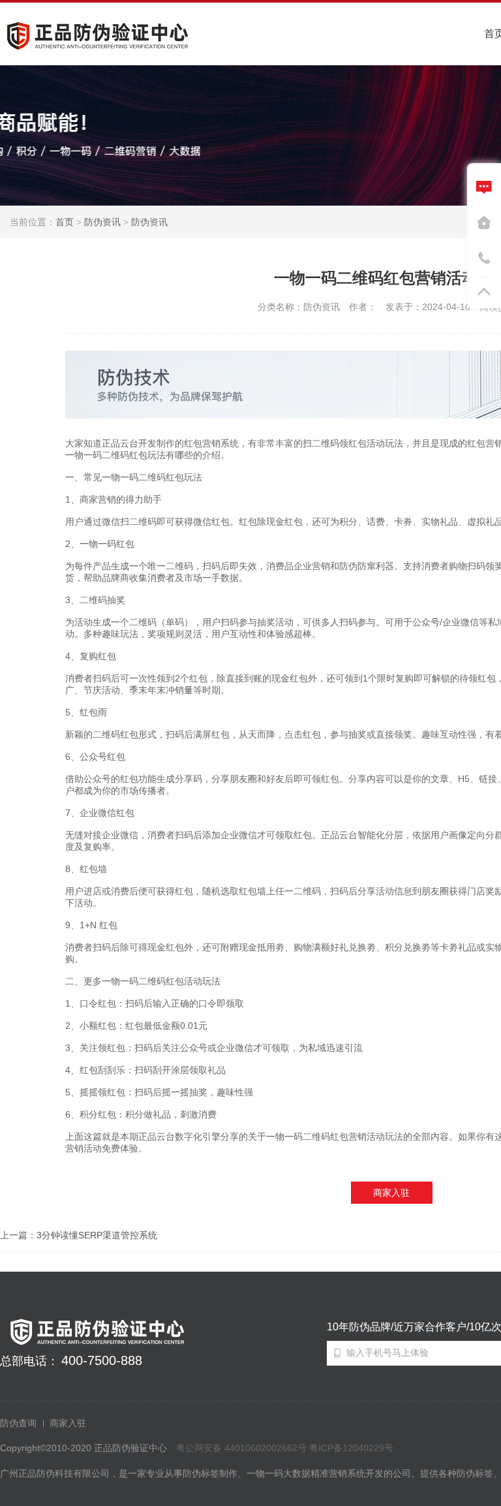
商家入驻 (391, 1192)
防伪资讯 (102, 222)
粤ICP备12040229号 (351, 1448)
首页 (64, 222)
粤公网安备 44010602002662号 (241, 1448)
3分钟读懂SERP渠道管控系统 (97, 1235)
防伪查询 (18, 1423)
